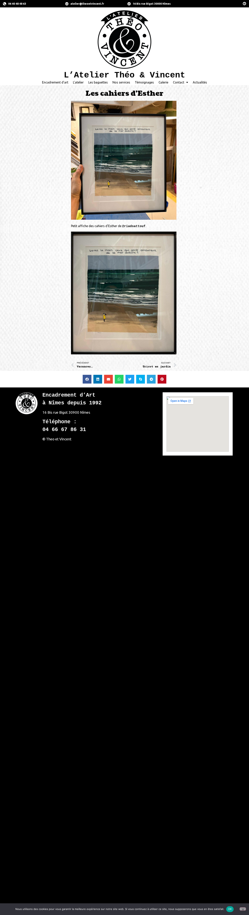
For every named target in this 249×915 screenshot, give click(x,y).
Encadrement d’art (55, 82)
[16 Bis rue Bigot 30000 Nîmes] (129, 3)
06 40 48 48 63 (17, 3)
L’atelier (78, 82)
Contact (178, 82)
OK (230, 909)
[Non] (242, 909)
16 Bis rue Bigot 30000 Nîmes (152, 3)
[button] (87, 379)
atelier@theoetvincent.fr (87, 3)
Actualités (200, 82)
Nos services (121, 82)
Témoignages (144, 82)
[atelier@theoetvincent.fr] (66, 3)
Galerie (163, 82)
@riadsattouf (134, 226)
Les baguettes (98, 82)
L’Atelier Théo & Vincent (124, 75)
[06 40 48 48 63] (4, 3)
